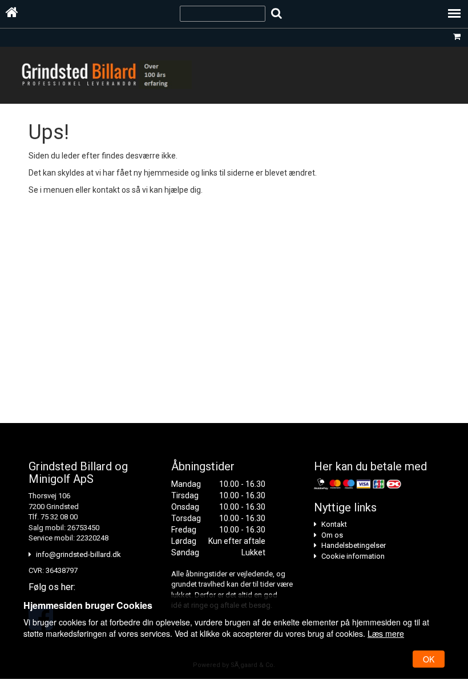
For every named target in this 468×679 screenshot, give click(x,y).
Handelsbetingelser (353, 545)
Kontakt (334, 524)
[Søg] (276, 13)
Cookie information (353, 556)
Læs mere (386, 633)
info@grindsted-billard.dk (78, 554)
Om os (332, 535)
